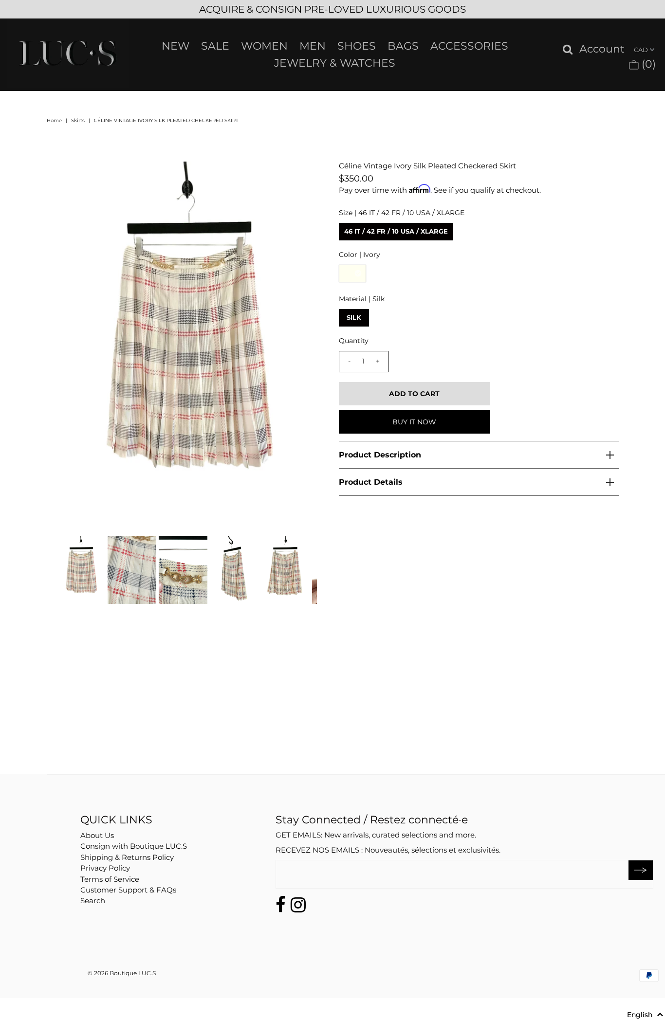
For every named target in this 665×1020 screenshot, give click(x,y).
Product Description (380, 454)
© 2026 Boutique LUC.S (122, 973)
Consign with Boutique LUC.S (133, 846)
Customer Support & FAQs (128, 889)
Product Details (371, 482)
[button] (645, 1014)
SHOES (356, 46)
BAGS (403, 46)
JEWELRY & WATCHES (334, 63)
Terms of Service (109, 879)
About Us (97, 835)
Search (92, 900)
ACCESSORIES (469, 46)
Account (602, 49)
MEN (312, 46)
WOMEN (264, 46)
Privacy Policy (105, 868)
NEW (175, 46)
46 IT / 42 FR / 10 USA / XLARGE (396, 231)
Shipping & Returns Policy (127, 857)
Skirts (78, 120)
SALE (215, 46)
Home (54, 120)
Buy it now (414, 422)
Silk (354, 317)
